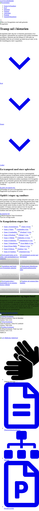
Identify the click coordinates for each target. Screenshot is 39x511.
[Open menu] (1, 20)
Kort (5, 8)
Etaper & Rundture (10, 6)
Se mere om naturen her (7, 187)
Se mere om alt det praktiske (9, 313)
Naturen (6, 11)
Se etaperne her (5, 214)
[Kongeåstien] (5, 2)
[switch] (16, 381)
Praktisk (6, 15)
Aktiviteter (7, 13)
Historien (7, 9)
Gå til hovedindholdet (7, 1)
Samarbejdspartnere (10, 17)
